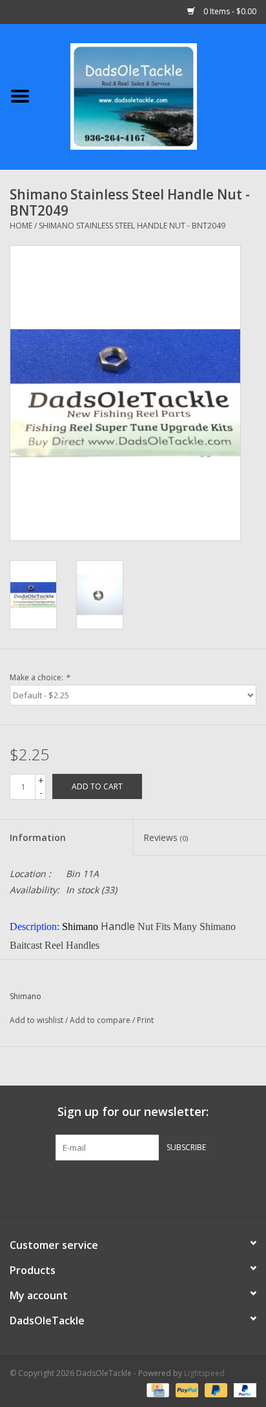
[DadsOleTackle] (153, 95)
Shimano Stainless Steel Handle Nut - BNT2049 (132, 225)
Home (21, 225)
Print (145, 1020)
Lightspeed (204, 1373)
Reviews (165, 837)
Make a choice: (40, 677)
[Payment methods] (156, 1389)
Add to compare (101, 1020)
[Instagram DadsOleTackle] (202, 1187)
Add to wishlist (36, 1020)
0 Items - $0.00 (228, 11)
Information (38, 837)
